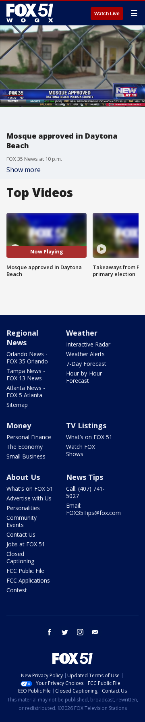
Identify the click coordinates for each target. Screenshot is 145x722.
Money (18, 425)
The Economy (24, 446)
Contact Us (20, 534)
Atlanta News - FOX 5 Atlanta (25, 391)
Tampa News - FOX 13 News (25, 374)
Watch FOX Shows (80, 450)
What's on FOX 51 (29, 488)
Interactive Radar (88, 344)
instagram (80, 632)
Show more (23, 169)
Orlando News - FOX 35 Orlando (27, 357)
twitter (64, 632)
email (95, 632)
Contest (16, 590)
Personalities (23, 508)
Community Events (21, 521)
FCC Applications (28, 580)
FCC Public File (25, 571)
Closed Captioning (20, 557)
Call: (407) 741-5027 (85, 492)
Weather (81, 333)
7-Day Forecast (86, 363)
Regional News (22, 337)
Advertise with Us (29, 498)
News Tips (84, 477)
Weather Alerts (85, 354)
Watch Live (107, 14)
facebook (49, 632)
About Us (23, 477)
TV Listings (86, 425)
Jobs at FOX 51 (25, 544)
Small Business (26, 456)
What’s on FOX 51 (89, 437)
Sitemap (17, 405)
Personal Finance (28, 437)
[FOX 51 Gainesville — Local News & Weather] (29, 13)
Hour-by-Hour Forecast (84, 376)
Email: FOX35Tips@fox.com (93, 509)
